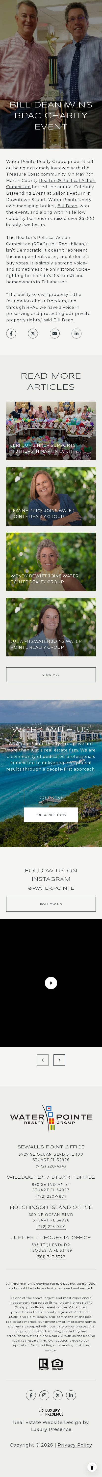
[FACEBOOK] (31, 1395)
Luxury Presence (51, 1429)
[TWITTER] (58, 1395)
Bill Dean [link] (67, 206)
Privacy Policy (75, 1445)
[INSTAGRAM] (44, 1395)
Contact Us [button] (51, 797)
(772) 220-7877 (51, 1196)
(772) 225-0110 (51, 1226)
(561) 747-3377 (51, 1257)
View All (51, 674)
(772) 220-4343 (51, 1166)
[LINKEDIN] (71, 1395)
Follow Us (51, 904)
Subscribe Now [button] (51, 815)
